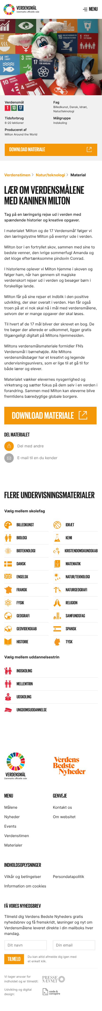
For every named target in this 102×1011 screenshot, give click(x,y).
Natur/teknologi (63, 111)
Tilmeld (14, 959)
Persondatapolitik (68, 876)
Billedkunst (60, 107)
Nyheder (12, 816)
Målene (10, 807)
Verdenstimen (17, 175)
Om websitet (64, 816)
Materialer (13, 845)
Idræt (83, 107)
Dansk (74, 107)
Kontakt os (62, 807)
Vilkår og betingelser (22, 876)
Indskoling (60, 123)
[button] (90, 9)
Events (10, 826)
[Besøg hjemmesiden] (53, 979)
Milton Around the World (21, 134)
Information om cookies (25, 886)
